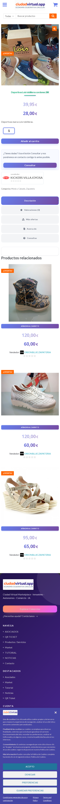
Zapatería (30, 189)
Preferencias (30, 782)
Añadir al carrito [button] (30, 326)
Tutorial (9, 687)
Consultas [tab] (32, 238)
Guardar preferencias (30, 790)
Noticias (9, 693)
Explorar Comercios (30, 609)
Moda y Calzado (18, 189)
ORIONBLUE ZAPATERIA (37, 352)
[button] (55, 712)
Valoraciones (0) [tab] (32, 210)
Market (8, 682)
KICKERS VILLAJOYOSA (26, 177)
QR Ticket (10, 698)
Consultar (30, 165)
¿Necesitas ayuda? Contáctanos (19, 616)
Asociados (10, 677)
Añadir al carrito (30, 141)
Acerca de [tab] (31, 229)
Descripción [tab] (30, 200)
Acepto (30, 766)
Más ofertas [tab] (32, 219)
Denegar (30, 774)
